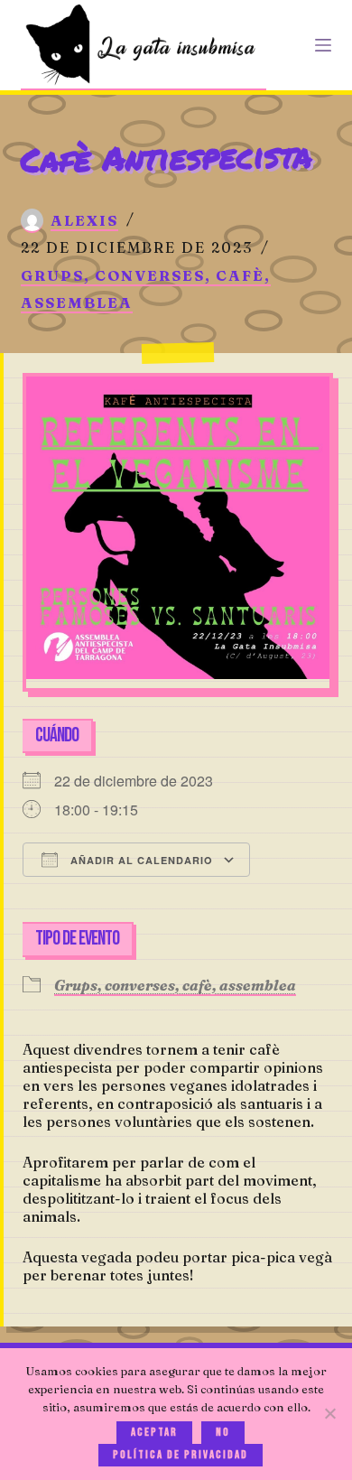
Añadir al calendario (140, 860)
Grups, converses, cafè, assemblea (175, 985)
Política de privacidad (180, 1454)
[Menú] (323, 45)
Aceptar (154, 1432)
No (223, 1432)
